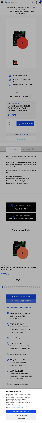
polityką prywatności (16, 407)
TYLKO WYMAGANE (21, 415)
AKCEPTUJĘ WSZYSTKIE (21, 411)
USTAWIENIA (21, 419)
